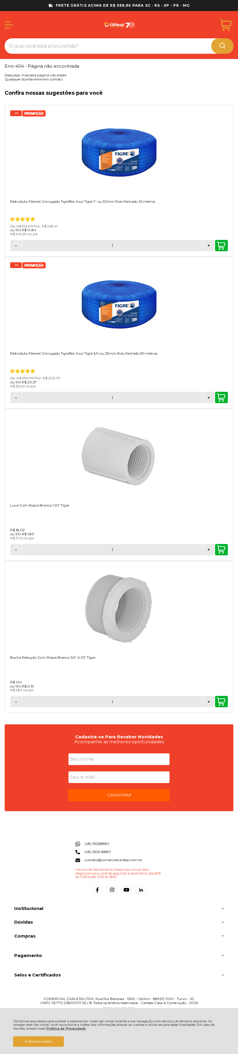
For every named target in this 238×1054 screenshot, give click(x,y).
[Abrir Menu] (9, 25)
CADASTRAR (119, 795)
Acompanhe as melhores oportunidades (119, 741)
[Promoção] (34, 113)
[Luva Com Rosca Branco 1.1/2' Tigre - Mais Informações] (119, 456)
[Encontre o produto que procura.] (222, 46)
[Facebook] (97, 893)
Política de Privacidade (66, 1028)
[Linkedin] (141, 893)
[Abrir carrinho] (226, 25)
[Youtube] (126, 893)
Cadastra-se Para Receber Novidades (119, 736)
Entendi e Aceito (38, 1041)
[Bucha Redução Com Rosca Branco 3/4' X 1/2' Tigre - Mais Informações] (119, 608)
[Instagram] (112, 893)
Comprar (221, 245)
